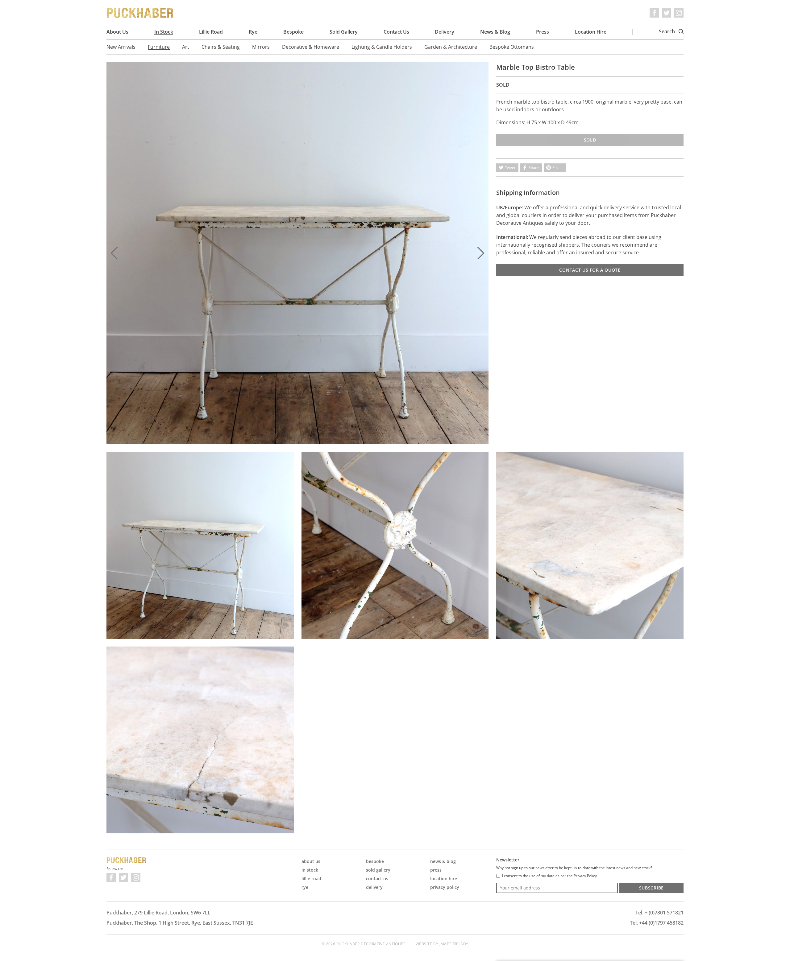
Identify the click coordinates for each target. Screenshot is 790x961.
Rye (253, 31)
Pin (555, 167)
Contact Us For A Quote (589, 270)
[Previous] (114, 253)
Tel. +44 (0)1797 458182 (657, 922)
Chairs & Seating (221, 46)
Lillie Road (211, 31)
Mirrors (261, 46)
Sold (590, 140)
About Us (117, 31)
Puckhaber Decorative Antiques (140, 13)
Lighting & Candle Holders (381, 46)
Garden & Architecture (450, 46)
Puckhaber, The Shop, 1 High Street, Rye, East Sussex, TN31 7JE (179, 922)
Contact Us (396, 31)
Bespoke (293, 31)
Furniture (159, 46)
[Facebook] (654, 13)
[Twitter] (666, 13)
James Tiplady (453, 944)
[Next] (481, 253)
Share (534, 167)
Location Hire (590, 31)
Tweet (510, 167)
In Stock (163, 31)
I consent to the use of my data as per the (549, 875)
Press (542, 31)
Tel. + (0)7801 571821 (659, 912)
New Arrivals (120, 46)
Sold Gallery (344, 31)
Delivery (444, 31)
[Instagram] (679, 13)
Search (667, 31)
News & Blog (495, 31)
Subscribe (651, 888)
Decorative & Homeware (310, 46)
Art (185, 46)
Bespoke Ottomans (511, 46)
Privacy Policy (444, 887)
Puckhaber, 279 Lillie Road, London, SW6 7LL (158, 912)
